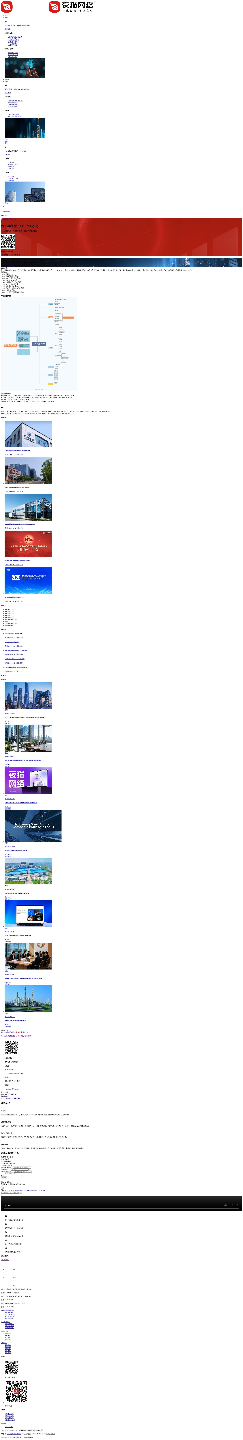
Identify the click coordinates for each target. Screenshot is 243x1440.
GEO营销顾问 (9, 1328)
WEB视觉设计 (9, 1316)
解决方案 (8, 1339)
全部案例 (8, 93)
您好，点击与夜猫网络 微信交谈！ (15, 1032)
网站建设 (4, 394)
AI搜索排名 (7, 1161)
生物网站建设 (9, 625)
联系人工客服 (7, 1190)
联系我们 (43, 1190)
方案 (6, 139)
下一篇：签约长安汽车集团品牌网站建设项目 (57, 413)
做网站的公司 (9, 1418)
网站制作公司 (9, 611)
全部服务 (8, 29)
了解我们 (4, 1343)
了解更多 (8, 154)
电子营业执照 (50, 1434)
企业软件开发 (9, 1318)
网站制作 (8, 615)
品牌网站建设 (9, 1312)
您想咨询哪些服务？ (7, 1157)
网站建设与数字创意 (7, 1310)
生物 (6, 621)
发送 (20, 1193)
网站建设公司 (9, 609)
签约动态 (8, 1333)
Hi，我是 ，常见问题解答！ (16, 1036)
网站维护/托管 (9, 1324)
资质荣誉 (8, 1347)
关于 (6, 143)
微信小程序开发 (10, 1314)
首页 (6, 15)
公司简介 (34, 1190)
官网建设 (6, 1159)
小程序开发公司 (10, 1420)
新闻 (6, 141)
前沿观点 (8, 1337)
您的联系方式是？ (7, 1171)
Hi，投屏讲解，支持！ (11, 1098)
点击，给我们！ (9, 1094)
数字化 (7, 79)
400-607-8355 (5, 1260)
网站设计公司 (9, 613)
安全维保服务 (5, 1322)
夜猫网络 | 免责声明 (7, 1437)
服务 (6, 17)
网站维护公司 (9, 617)
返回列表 (38, 413)
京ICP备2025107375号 (14, 1434)
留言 (3, 1175)
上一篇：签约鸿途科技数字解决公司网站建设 (16, 413)
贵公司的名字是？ (7, 1167)
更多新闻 (4, 679)
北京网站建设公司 (11, 619)
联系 (6, 203)
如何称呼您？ (6, 1169)
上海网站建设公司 (11, 623)
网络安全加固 (9, 1326)
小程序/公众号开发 (9, 1163)
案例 (6, 81)
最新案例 (17, 1190)
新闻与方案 (4, 1331)
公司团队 (8, 1351)
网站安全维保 (7, 1165)
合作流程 (25, 1190)
